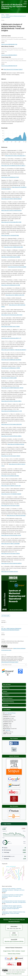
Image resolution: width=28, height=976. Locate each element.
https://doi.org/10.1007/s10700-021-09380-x (11, 436)
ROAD (13, 951)
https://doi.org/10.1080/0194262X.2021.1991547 (12, 387)
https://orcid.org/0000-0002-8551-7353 (9, 44)
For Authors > (6, 694)
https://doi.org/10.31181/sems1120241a (10, 553)
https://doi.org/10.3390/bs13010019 (9, 571)
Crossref (23, 951)
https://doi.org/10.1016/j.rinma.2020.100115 (15, 155)
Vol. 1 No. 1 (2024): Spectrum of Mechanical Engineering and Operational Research (13, 16)
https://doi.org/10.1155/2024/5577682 (10, 235)
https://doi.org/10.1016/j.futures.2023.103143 (11, 314)
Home (2, 14)
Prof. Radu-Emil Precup (10, 713)
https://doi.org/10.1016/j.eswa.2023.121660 (11, 222)
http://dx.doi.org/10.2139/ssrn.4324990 (17, 266)
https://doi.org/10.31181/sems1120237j (10, 505)
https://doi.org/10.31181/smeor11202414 (10, 455)
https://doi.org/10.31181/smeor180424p (14, 941)
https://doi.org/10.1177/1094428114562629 (11, 494)
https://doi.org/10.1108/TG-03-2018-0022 (16, 515)
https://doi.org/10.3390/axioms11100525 (10, 368)
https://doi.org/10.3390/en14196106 (15, 444)
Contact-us (5, 705)
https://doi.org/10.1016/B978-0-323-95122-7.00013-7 (13, 165)
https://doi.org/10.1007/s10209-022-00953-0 (11, 563)
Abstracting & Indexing (8, 701)
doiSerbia (17, 951)
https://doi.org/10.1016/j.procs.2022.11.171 (11, 338)
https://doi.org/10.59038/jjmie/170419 (10, 177)
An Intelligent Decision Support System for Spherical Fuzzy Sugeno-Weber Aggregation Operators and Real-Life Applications (12, 907)
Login (25, 1)
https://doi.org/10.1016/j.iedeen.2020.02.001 (11, 424)
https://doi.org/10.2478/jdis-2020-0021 (10, 475)
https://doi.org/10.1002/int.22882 (9, 377)
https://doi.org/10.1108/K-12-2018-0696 (10, 543)
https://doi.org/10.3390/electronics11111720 (11, 411)
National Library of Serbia (14, 953)
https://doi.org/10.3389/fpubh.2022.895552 (11, 359)
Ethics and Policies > (8, 698)
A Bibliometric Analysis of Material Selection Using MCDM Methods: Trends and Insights (13, 912)
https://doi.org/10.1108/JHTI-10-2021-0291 (11, 485)
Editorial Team (6, 687)
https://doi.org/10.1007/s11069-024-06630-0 (11, 198)
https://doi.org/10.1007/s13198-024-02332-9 (11, 210)
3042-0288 (14, 935)
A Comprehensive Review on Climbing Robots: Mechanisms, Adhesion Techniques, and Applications (12, 896)
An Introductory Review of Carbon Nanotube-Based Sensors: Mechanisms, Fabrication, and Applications (14, 901)
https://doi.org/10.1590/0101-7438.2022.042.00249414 (13, 349)
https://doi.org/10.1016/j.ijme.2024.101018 (11, 535)
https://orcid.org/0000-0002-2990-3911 (9, 55)
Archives (7, 14)
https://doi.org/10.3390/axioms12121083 (10, 285)
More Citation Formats (6, 664)
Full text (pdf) (6, 615)
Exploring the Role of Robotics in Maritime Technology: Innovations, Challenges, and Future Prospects (13, 890)
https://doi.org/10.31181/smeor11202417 (13, 69)
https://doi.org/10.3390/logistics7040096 (10, 257)
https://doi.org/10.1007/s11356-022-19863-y (11, 401)
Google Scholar (7, 951)
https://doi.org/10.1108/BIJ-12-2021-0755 (15, 295)
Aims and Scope (7, 684)
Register (25, 3)
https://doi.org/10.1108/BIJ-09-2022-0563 (13, 247)
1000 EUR (8, 730)
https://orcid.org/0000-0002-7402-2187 (9, 65)
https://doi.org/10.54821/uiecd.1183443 (10, 326)
